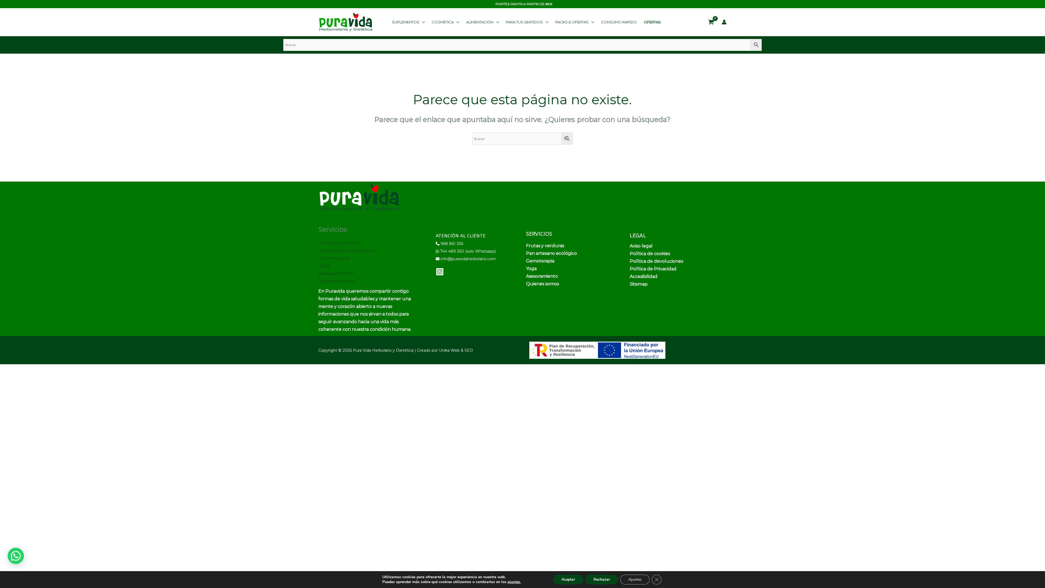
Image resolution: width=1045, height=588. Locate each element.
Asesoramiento (336, 273)
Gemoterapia (333, 258)
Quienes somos (336, 281)
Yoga (324, 265)
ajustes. (514, 582)
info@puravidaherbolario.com (468, 258)
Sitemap (639, 284)
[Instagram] (440, 272)
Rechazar (602, 579)
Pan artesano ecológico (346, 250)
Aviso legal (641, 246)
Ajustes (634, 579)
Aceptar (568, 579)
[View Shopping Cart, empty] (711, 22)
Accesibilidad (643, 276)
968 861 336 (452, 243)
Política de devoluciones (656, 261)
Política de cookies (650, 253)
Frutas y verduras (338, 243)
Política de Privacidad (653, 268)
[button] (408, 22)
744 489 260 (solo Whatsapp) (468, 251)
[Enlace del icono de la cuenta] (724, 22)
